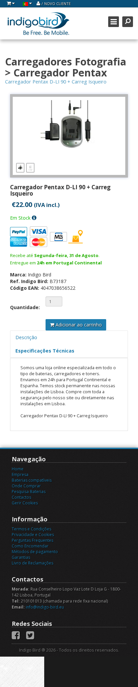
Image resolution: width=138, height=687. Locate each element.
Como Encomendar (30, 546)
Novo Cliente (57, 3)
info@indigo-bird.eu (45, 607)
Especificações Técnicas (44, 351)
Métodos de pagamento (35, 551)
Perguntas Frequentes (32, 540)
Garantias (21, 557)
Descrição (26, 337)
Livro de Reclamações (32, 563)
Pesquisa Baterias (29, 491)
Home (17, 469)
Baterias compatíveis (32, 480)
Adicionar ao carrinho (78, 324)
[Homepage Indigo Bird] (38, 23)
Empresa (20, 474)
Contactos (21, 497)
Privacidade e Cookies (33, 534)
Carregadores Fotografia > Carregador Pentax (65, 67)
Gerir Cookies (25, 503)
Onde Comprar (26, 486)
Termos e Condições (31, 529)
